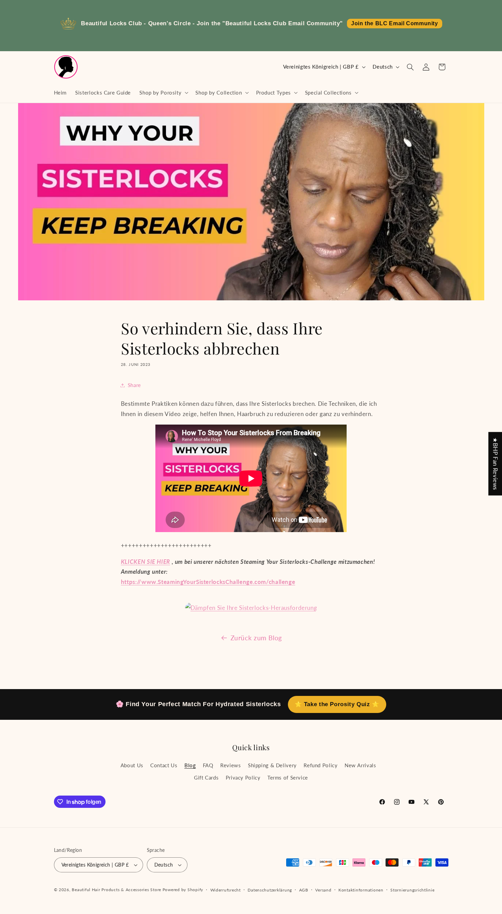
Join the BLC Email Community (394, 23)
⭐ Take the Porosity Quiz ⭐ (337, 704)
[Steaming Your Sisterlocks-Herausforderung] (251, 607)
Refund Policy (320, 765)
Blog (190, 765)
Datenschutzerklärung (270, 890)
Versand (323, 890)
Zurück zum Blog (256, 638)
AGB (303, 890)
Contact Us (163, 765)
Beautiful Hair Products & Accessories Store (116, 889)
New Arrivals (360, 765)
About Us (132, 765)
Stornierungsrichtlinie (412, 890)
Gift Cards (206, 777)
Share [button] (134, 385)
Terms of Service (287, 777)
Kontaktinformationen (361, 890)
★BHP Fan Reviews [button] (495, 464)
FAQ (208, 765)
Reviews (230, 765)
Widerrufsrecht (225, 890)
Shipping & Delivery (272, 765)
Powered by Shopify (183, 889)
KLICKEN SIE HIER (145, 561)
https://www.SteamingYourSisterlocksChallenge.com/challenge (208, 581)
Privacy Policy (243, 777)
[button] (163, 92)
